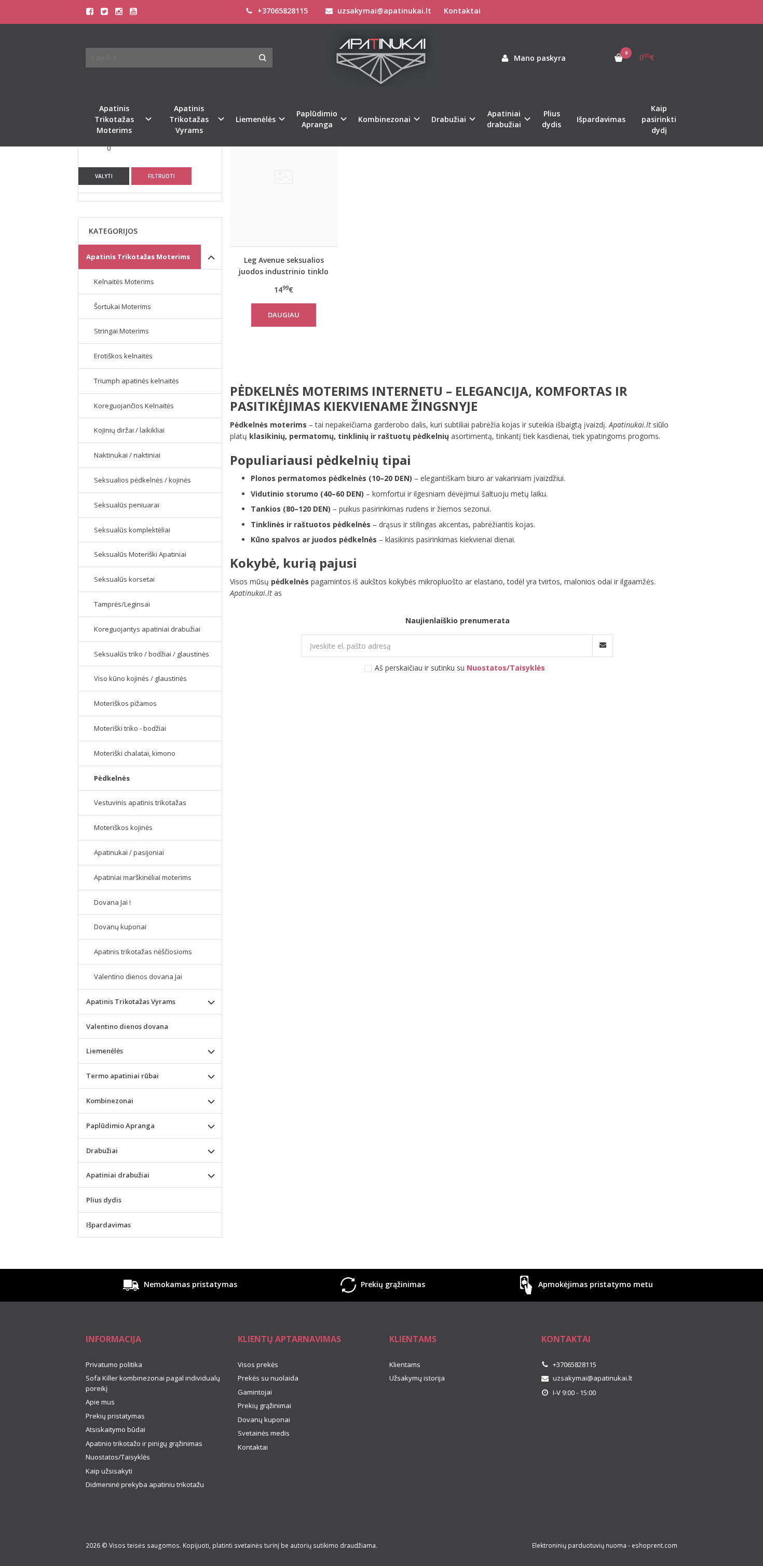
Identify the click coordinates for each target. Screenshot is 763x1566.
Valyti (104, 176)
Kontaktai (462, 11)
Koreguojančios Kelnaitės (134, 405)
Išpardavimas (601, 119)
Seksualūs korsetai (124, 579)
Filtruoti (161, 176)
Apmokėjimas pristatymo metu (594, 1284)
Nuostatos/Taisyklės (118, 1457)
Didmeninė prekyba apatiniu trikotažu (145, 1484)
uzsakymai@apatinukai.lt (383, 11)
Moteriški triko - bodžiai (130, 728)
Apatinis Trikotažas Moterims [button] (114, 119)
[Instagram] (119, 11)
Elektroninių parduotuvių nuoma (579, 1545)
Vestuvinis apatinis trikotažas (140, 802)
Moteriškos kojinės (123, 827)
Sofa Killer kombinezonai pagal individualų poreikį (153, 1383)
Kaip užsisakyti (109, 1471)
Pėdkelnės (112, 778)
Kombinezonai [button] (384, 119)
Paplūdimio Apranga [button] (316, 119)
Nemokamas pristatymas (189, 1284)
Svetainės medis (264, 1433)
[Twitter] (104, 11)
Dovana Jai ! (112, 902)
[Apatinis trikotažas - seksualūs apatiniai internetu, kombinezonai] (381, 58)
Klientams (413, 1339)
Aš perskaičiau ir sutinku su (460, 668)
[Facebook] (90, 11)
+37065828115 (281, 11)
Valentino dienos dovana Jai (138, 976)
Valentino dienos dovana (127, 1026)
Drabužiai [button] (448, 119)
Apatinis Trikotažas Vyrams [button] (189, 119)
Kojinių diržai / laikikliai (129, 430)
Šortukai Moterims (122, 306)
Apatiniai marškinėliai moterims (143, 877)
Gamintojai (255, 1392)
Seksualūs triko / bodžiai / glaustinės (151, 654)
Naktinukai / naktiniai (127, 455)
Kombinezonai (109, 1100)
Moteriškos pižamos (125, 703)
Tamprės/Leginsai (122, 604)
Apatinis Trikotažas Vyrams (130, 1001)
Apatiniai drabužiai (117, 1175)
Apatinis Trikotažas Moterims (138, 256)
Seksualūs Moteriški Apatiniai (140, 554)
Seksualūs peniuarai (126, 505)
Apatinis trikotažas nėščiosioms (143, 951)
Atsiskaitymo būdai (115, 1429)
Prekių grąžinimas (392, 1284)
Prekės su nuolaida (268, 1378)
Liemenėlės (104, 1050)
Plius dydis (551, 119)
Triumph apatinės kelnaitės (136, 380)
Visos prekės (258, 1364)
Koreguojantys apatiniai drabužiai (147, 629)
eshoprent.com (654, 1545)
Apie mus (100, 1402)
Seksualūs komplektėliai (132, 529)
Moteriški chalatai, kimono (134, 753)
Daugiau (283, 314)
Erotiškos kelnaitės (123, 355)
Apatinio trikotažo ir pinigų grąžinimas (144, 1443)
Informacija (113, 1339)
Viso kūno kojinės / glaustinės (140, 678)
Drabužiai (102, 1150)
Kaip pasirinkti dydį (659, 119)
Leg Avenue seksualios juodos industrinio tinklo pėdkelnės (284, 265)
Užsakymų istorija (417, 1378)
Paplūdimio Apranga (120, 1125)
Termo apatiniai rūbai (122, 1075)
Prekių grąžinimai (264, 1405)
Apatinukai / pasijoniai (129, 852)
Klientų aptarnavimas (289, 1339)
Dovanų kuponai (120, 926)
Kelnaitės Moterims (124, 281)
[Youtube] (133, 11)
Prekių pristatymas (115, 1416)
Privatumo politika (114, 1364)
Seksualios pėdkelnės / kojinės (142, 480)
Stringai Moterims (121, 331)
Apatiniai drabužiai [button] (504, 119)
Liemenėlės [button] (256, 119)
